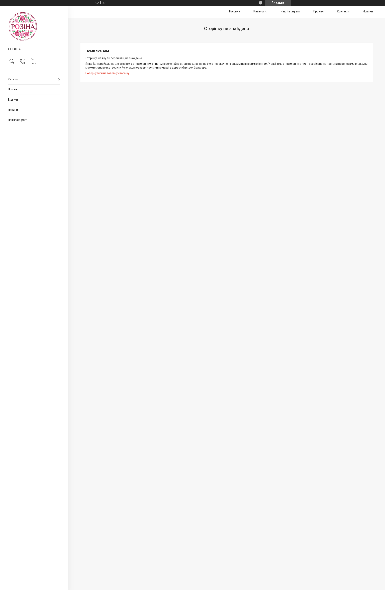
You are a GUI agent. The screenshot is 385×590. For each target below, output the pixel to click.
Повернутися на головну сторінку (107, 73)
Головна (234, 11)
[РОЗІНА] (34, 26)
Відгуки (13, 99)
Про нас (13, 89)
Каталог (13, 79)
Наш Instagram (17, 119)
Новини (13, 109)
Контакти (343, 11)
